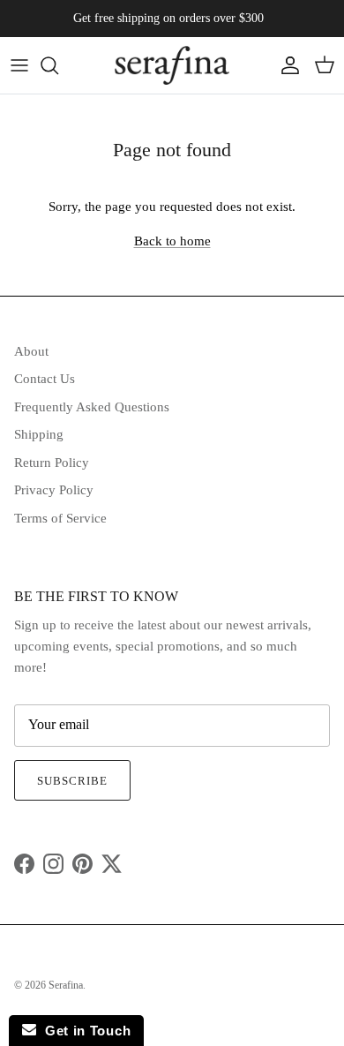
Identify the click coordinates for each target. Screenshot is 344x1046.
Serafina (66, 985)
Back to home (172, 241)
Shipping (39, 434)
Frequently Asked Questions (91, 407)
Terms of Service (60, 518)
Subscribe (72, 780)
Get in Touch (83, 1030)
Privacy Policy (53, 490)
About (31, 351)
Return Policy (51, 462)
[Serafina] (172, 65)
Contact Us (44, 379)
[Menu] (19, 65)
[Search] (58, 65)
